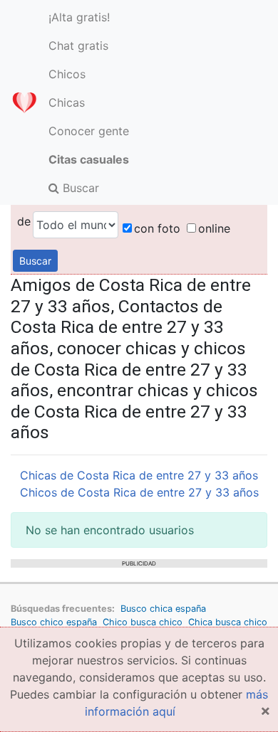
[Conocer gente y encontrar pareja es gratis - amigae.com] (24, 102)
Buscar (79, 188)
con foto (157, 228)
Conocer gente (88, 131)
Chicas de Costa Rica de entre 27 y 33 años (139, 475)
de (24, 221)
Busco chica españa (163, 608)
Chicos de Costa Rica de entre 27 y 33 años (139, 492)
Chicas (66, 102)
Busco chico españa (54, 622)
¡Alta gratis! (79, 17)
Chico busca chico (142, 622)
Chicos (67, 74)
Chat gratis (78, 45)
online (214, 228)
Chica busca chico (227, 622)
